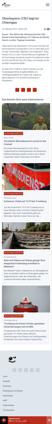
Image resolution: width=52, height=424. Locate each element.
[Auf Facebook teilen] (17, 90)
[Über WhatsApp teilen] (29, 90)
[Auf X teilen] (23, 90)
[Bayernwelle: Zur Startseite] (23, 4)
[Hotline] (14, 370)
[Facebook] (26, 370)
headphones (45, 29)
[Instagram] (32, 370)
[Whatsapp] (20, 370)
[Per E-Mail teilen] (35, 90)
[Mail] (38, 370)
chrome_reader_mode (48, 29)
